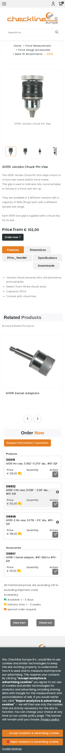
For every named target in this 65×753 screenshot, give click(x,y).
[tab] (13, 249)
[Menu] (4, 4)
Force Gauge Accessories (34, 50)
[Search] (56, 32)
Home (17, 45)
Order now (12, 237)
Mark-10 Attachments (28, 54)
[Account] (53, 4)
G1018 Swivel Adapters (23, 393)
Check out (45, 622)
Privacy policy (50, 719)
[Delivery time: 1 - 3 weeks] (20, 473)
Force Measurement (38, 45)
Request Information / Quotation (27, 443)
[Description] (57, 492)
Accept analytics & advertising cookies (34, 733)
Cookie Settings (12, 749)
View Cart (19, 622)
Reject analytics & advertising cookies (34, 741)
